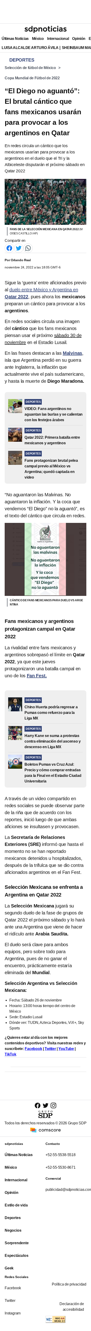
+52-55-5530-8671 (61, 1167)
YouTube (66, 1049)
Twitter (50, 1049)
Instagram (13, 1313)
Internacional (58, 39)
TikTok (10, 1054)
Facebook (33, 1049)
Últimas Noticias (15, 39)
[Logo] (45, 29)
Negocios (13, 1230)
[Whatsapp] (28, 248)
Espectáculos (16, 1256)
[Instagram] (53, 1105)
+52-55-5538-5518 (61, 1155)
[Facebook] (9, 248)
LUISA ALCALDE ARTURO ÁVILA (30, 48)
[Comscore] (45, 1130)
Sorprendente (17, 1243)
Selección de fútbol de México (30, 68)
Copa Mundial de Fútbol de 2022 (32, 78)
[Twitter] (18, 248)
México (38, 39)
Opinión (78, 39)
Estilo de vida (16, 1205)
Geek (9, 1268)
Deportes (13, 1218)
